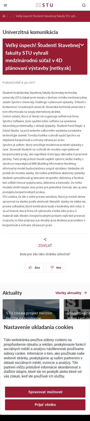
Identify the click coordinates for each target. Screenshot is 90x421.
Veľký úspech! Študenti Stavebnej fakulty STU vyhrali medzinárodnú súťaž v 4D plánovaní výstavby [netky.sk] (42, 56)
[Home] (4, 16)
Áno (37, 268)
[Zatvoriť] (5, 5)
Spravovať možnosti (45, 392)
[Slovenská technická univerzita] (44, 5)
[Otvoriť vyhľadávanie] (84, 5)
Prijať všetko (45, 405)
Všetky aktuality (68, 293)
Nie (58, 268)
